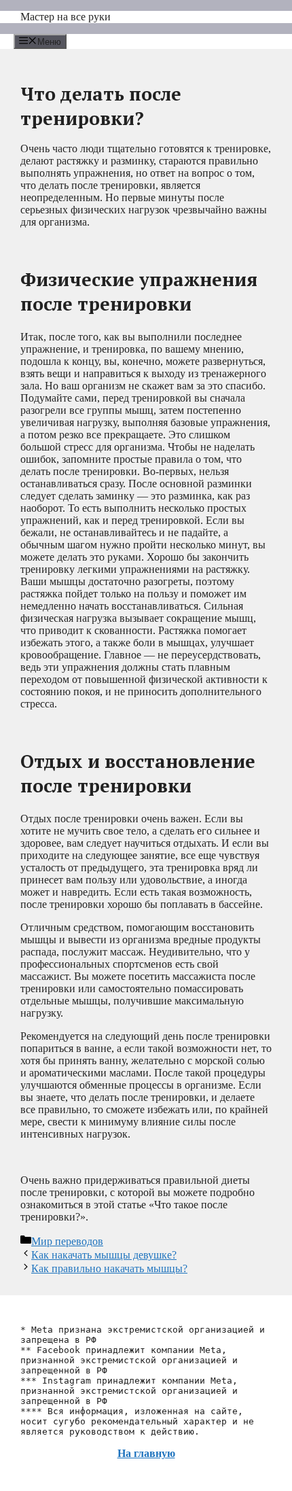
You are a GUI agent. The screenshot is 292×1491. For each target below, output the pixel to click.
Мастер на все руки (65, 16)
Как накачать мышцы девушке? (104, 1255)
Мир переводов (67, 1241)
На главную (146, 1453)
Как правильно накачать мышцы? (109, 1268)
